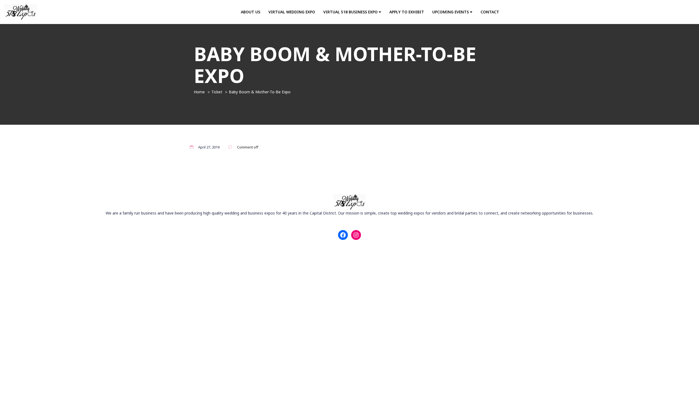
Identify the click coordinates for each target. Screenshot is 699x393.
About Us (250, 11)
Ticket (216, 91)
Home (199, 91)
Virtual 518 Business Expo (351, 11)
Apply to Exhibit (406, 11)
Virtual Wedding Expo (291, 11)
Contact (490, 11)
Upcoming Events (451, 11)
